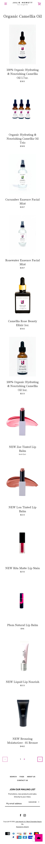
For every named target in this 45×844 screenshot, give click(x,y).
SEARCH (13, 777)
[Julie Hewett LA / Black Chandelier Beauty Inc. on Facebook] (20, 815)
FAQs (22, 777)
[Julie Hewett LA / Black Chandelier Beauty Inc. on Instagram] (24, 815)
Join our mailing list (22, 789)
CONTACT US (22, 780)
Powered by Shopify (22, 827)
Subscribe (33, 802)
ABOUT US (31, 777)
